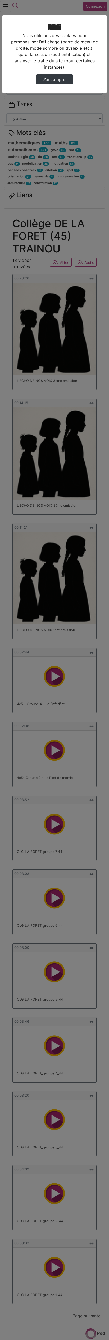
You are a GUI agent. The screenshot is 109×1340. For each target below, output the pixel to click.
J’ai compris (54, 79)
